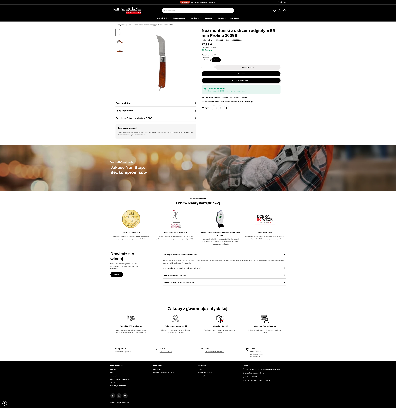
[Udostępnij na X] (220, 107)
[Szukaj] (231, 10)
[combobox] (198, 10)
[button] (241, 80)
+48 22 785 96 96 (166, 351)
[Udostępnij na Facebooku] (214, 107)
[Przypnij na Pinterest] (226, 107)
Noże (129, 25)
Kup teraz (241, 74)
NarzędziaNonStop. (122, 402)
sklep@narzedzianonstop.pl (214, 351)
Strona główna (120, 25)
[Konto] (279, 10)
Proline (209, 40)
